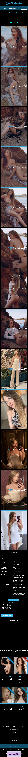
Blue (14, 565)
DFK (14, 577)
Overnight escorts (18, 593)
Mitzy (7, 706)
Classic (21, 581)
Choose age (14, 737)
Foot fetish (21, 583)
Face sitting (15, 583)
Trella (21, 676)
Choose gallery (14, 732)
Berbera (16, 16)
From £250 (20, 586)
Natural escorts (21, 594)
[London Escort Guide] (14, 756)
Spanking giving (16, 580)
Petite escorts (16, 590)
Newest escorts (16, 584)
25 (13, 558)
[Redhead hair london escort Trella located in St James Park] (21, 665)
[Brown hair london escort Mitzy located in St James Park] (7, 695)
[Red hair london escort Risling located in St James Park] (21, 695)
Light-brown (16, 564)
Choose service (14, 740)
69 (16, 577)
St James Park (16, 573)
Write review (21, 749)
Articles (5, 749)
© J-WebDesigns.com (14, 746)
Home (11, 16)
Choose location (14, 729)
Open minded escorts (18, 588)
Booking (12, 749)
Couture (7, 676)
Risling (21, 706)
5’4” (14, 561)
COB (20, 575)
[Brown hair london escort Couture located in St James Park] (7, 665)
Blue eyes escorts (22, 591)
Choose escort (14, 735)
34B (14, 567)
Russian (15, 560)
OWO (17, 575)
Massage (20, 577)
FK (18, 581)
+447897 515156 (11, 9)
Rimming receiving (17, 578)
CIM (14, 575)
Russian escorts (21, 587)
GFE (23, 575)
